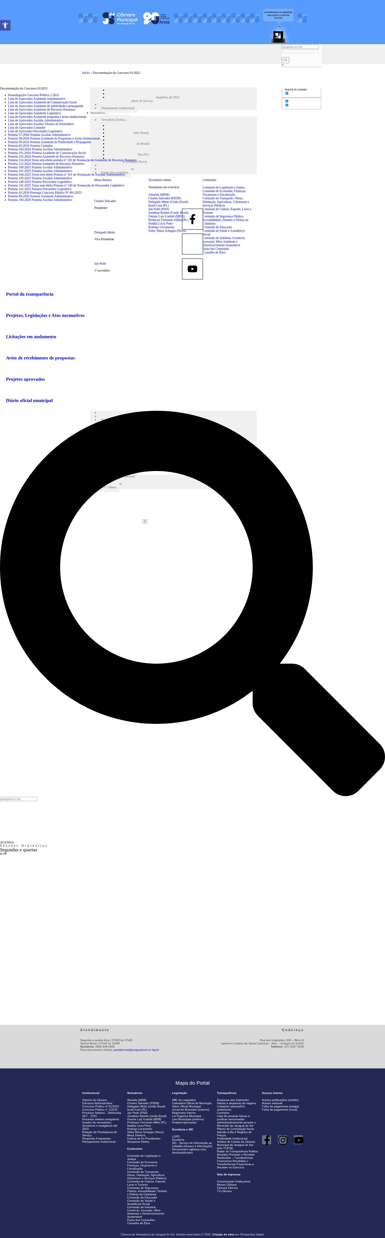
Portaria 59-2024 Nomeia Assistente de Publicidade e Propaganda (49, 142)
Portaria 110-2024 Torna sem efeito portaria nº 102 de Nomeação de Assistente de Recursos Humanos (72, 160)
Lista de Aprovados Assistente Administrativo (37, 98)
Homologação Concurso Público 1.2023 (33, 95)
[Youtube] (298, 1139)
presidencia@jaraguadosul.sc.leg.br (136, 1049)
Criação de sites (223, 1234)
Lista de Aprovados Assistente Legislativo (34, 113)
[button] (5, 25)
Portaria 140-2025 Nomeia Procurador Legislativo (39, 181)
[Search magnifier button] (285, 60)
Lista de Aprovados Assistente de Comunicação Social (42, 102)
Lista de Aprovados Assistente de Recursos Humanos (41, 109)
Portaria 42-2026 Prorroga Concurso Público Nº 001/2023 (45, 192)
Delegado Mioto (104, 232)
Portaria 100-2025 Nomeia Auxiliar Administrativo (40, 167)
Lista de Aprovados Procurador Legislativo (35, 131)
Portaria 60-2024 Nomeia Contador (30, 145)
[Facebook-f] (266, 1139)
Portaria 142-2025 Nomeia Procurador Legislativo (39, 189)
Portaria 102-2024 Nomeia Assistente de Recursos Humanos (46, 156)
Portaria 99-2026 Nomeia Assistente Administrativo (40, 196)
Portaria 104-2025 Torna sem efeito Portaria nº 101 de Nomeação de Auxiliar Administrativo (66, 174)
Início (85, 72)
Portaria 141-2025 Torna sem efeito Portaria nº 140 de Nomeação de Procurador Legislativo (66, 185)
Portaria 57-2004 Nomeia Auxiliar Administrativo (39, 134)
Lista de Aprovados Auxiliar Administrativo (35, 120)
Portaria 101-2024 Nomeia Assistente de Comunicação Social (47, 153)
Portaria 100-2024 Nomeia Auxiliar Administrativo (40, 149)
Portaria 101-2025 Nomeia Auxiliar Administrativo (40, 171)
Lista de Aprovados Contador (26, 127)
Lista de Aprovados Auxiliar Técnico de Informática (41, 124)
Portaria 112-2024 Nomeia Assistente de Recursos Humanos (46, 163)
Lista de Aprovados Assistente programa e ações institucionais (47, 116)
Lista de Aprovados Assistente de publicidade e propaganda (45, 106)
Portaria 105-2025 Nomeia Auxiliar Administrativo (40, 178)
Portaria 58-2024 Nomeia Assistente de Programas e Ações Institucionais (54, 138)
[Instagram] (282, 1139)
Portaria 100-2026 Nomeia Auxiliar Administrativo (40, 199)
